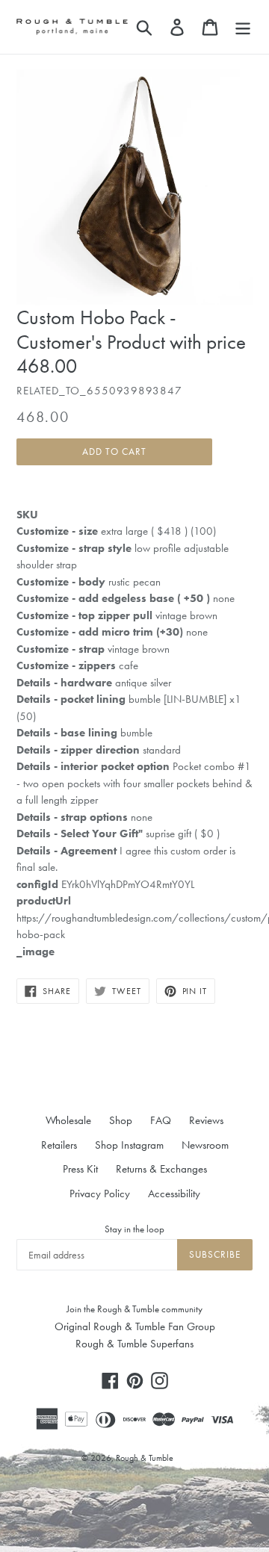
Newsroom (205, 1144)
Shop (120, 1120)
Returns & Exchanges (161, 1168)
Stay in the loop (134, 1229)
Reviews (206, 1120)
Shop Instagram (129, 1144)
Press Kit (80, 1168)
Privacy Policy (99, 1193)
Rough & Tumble (144, 1458)
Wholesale (68, 1120)
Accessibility (174, 1193)
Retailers (59, 1144)
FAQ (160, 1120)
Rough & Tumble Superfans (134, 1343)
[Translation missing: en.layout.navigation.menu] (242, 26)
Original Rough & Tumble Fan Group (135, 1326)
